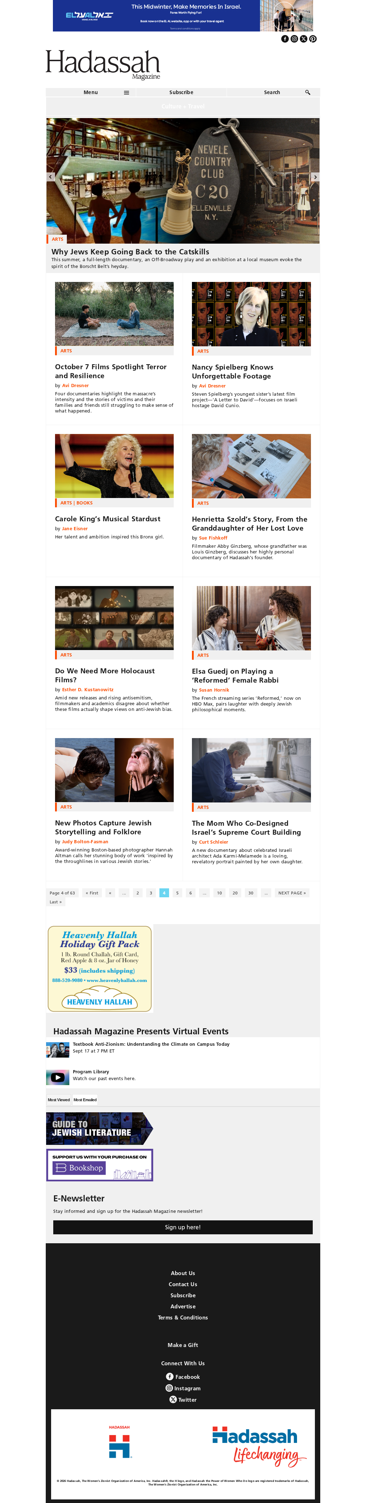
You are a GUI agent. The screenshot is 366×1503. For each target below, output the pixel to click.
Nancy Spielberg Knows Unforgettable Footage (232, 371)
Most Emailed (85, 1100)
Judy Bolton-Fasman (85, 841)
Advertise (183, 1306)
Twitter (187, 1399)
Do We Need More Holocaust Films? (105, 675)
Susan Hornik (214, 690)
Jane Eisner (75, 528)
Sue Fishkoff (213, 538)
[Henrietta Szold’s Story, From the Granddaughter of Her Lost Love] (251, 466)
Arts (66, 350)
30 (250, 893)
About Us (183, 1273)
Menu (91, 92)
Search (272, 92)
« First (92, 893)
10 (219, 893)
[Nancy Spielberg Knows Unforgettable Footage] (251, 314)
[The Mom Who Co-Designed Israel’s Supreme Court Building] (251, 770)
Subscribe (181, 92)
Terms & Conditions (183, 1317)
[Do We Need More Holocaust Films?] (114, 618)
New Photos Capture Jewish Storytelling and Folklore (103, 827)
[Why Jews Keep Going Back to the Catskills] (183, 181)
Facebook (187, 1376)
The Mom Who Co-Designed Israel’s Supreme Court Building (246, 827)
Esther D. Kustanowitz (88, 689)
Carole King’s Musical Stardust (107, 518)
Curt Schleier (213, 842)
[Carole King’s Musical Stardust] (114, 466)
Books (84, 503)
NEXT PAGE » (292, 893)
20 (235, 893)
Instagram (187, 1388)
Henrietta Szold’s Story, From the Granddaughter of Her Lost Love (249, 523)
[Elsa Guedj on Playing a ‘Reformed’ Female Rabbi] (251, 618)
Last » (56, 901)
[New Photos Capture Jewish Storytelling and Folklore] (114, 770)
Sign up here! (183, 1227)
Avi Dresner (75, 385)
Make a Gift (183, 1345)
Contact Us (183, 1284)
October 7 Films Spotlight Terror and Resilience (111, 371)
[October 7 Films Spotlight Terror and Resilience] (114, 314)
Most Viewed (59, 1100)
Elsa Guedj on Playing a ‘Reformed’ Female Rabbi (235, 675)
